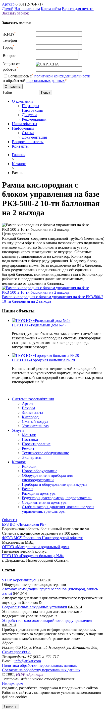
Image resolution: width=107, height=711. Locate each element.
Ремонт (28, 448)
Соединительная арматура (44, 502)
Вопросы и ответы (28, 142)
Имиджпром (12, 683)
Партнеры (30, 106)
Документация (34, 137)
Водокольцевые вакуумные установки (34, 607)
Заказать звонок (15, 13)
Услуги (18, 430)
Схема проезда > (16, 652)
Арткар (8, 4)
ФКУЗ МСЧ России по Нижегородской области (42, 538)
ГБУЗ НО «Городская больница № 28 (43, 360)
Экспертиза (32, 457)
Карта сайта (51, 8)
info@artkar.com (27, 661)
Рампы (27, 489)
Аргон (27, 403)
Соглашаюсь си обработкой (46, 78)
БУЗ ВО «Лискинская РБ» (24, 524)
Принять (10, 706)
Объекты (9, 520)
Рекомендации (34, 119)
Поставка (30, 439)
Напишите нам (27, 8)
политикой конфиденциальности (62, 76)
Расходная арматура (38, 493)
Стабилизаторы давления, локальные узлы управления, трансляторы (58, 509)
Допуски (29, 115)
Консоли (29, 466)
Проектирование (36, 444)
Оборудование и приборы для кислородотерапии (47, 477)
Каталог (19, 164)
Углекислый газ (35, 426)
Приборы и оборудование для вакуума (54, 484)
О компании (22, 101)
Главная (18, 155)
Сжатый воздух (35, 421)
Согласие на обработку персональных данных (41, 670)
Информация (23, 128)
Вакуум (28, 408)
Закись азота (32, 412)
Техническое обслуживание (45, 453)
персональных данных (45, 80)
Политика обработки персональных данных (39, 665)
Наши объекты (24, 124)
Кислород (30, 417)
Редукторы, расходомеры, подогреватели (57, 498)
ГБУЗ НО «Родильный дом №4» (39, 325)
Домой (7, 8)
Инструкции (32, 110)
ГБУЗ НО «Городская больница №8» (33, 556)
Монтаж (29, 435)
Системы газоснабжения (33, 399)
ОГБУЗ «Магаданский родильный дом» (35, 547)
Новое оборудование (39, 471)
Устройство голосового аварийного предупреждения (47, 620)
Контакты (20, 146)
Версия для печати (78, 8)
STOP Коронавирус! (19, 580)
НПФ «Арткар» (29, 674)
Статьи (28, 133)
